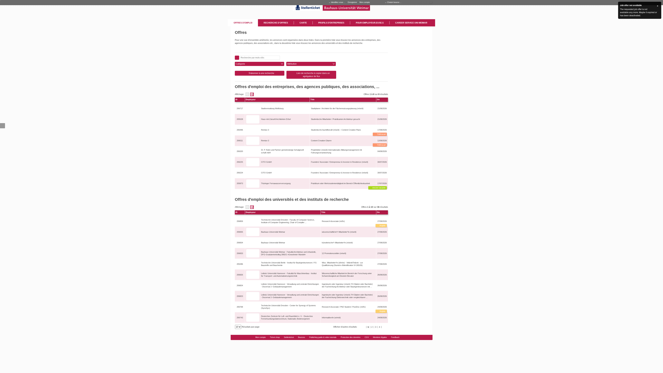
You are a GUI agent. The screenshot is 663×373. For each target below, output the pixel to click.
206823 (240, 296)
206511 (240, 141)
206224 (240, 173)
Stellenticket (289, 337)
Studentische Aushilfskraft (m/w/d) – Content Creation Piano (336, 130)
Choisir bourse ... (394, 2)
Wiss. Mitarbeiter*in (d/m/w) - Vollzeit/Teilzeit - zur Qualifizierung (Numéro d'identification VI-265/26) (342, 264)
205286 (240, 264)
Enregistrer (352, 2)
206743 (240, 318)
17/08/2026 (382, 130)
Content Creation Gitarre (321, 141)
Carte (303, 23)
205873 (240, 183)
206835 (240, 232)
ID (236, 99)
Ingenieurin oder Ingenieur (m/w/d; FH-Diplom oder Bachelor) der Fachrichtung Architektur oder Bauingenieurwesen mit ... (347, 285)
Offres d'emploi (243, 23)
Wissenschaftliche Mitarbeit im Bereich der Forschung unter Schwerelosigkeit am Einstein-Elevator (347, 274)
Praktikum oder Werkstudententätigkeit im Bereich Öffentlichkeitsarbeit (340, 183)
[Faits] (247, 94)
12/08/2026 (382, 141)
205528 (240, 119)
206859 (240, 221)
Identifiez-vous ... (338, 2)
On (378, 99)
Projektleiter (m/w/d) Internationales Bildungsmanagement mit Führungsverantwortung (336, 151)
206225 (240, 162)
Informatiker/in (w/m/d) (331, 318)
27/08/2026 (382, 221)
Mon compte (364, 2)
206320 (240, 151)
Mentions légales (380, 337)
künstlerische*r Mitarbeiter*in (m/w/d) (337, 243)
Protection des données (351, 337)
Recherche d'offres (276, 23)
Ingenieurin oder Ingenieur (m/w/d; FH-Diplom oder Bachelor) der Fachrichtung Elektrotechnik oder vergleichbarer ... (347, 296)
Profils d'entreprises (331, 23)
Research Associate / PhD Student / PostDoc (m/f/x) (344, 307)
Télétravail (381, 134)
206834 (240, 243)
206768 (240, 307)
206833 (240, 253)
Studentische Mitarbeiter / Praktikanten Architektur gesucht (335, 119)
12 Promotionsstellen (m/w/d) (334, 253)
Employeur (251, 99)
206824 (240, 285)
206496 (240, 130)
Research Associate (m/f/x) (333, 221)
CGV (367, 337)
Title (312, 99)
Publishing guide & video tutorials (323, 337)
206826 (240, 275)
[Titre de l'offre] (252, 94)
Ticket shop (275, 337)
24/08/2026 (382, 307)
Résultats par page (251, 327)
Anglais (382, 225)
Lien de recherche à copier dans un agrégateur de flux (313, 75)
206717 (240, 108)
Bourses (301, 337)
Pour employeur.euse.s (370, 23)
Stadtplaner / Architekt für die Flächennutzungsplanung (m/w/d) (337, 108)
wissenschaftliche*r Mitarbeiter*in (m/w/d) (339, 232)
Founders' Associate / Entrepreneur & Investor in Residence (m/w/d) (339, 162)
